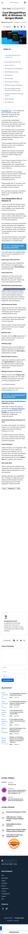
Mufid (11, 697)
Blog (3, 875)
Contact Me (10, 920)
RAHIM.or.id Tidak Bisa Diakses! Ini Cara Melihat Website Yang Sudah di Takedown (17, 739)
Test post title (12, 784)
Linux (4, 488)
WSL (18, 488)
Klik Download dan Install (11, 72)
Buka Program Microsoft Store (13, 62)
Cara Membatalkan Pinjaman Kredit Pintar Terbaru (18, 694)
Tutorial (9, 8)
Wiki (3, 899)
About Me (16, 920)
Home (4, 8)
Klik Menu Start (9, 75)
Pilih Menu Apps (9, 78)
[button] (2, 2)
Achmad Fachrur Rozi (8, 22)
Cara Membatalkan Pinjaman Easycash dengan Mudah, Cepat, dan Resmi (18, 703)
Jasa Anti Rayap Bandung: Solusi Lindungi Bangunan (15, 799)
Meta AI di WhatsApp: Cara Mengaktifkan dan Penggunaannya (18, 729)
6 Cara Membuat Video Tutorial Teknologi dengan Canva (17, 721)
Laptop (3, 880)
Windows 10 (11, 488)
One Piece (4, 883)
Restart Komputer (9, 99)
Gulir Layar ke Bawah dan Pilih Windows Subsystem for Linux (13, 89)
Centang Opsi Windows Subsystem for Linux (14, 94)
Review (4, 886)
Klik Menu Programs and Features (13, 85)
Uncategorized (6, 893)
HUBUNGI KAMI (14, 932)
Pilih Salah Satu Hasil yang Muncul (14, 68)
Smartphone (5, 888)
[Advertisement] (14, 549)
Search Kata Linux (9, 65)
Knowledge (5, 878)
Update (4, 896)
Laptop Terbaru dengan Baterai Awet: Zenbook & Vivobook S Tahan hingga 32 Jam (17, 791)
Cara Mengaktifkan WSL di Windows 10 (13, 56)
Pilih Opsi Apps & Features (12, 81)
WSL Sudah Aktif (9, 102)
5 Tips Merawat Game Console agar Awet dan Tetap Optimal (16, 712)
